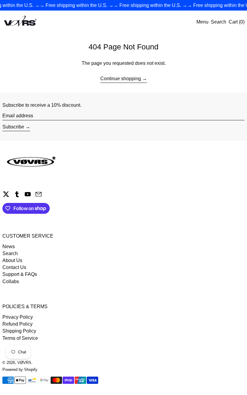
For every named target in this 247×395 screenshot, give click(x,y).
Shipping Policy (19, 330)
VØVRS (24, 362)
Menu (202, 21)
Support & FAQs (19, 274)
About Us (12, 260)
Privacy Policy (17, 317)
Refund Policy (17, 324)
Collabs (10, 281)
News (8, 246)
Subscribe (13, 126)
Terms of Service (20, 338)
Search (10, 253)
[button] (218, 22)
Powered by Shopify (19, 369)
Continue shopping (120, 78)
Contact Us (14, 267)
